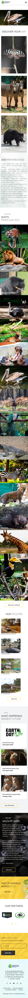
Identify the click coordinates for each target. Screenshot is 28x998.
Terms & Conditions (18, 988)
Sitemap (21, 989)
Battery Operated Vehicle (8, 634)
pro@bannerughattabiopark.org (15, 976)
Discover (9, 870)
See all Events (9, 805)
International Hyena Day (10, 768)
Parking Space (5, 654)
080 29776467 (19, 974)
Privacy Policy (7, 988)
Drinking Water (5, 674)
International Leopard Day (11, 794)
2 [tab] (15, 923)
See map (8, 892)
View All (14, 699)
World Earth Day (8, 743)
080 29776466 (10, 974)
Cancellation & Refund (11, 989)
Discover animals (14, 605)
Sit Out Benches (5, 693)
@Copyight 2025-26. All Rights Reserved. (14, 993)
